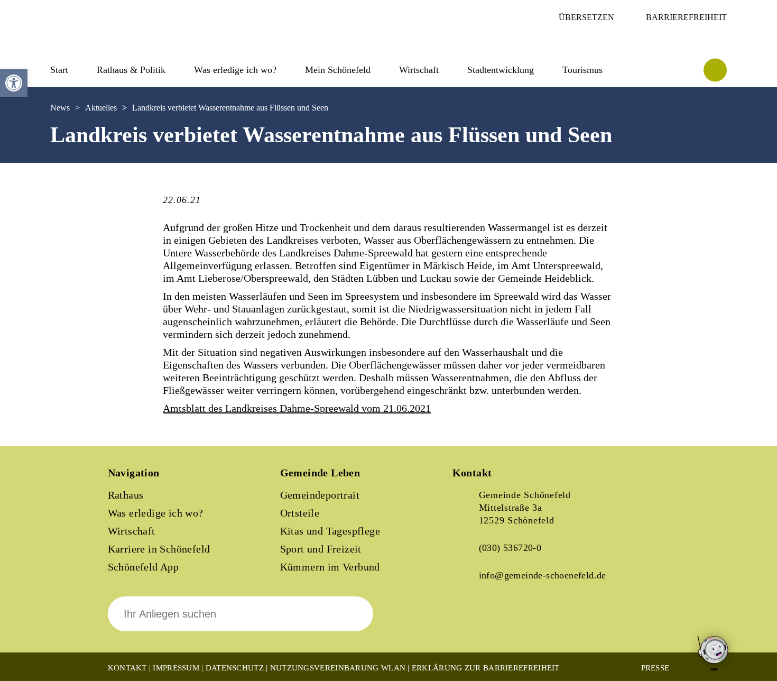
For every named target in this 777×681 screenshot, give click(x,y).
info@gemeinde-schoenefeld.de (542, 575)
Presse (655, 668)
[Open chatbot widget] (713, 654)
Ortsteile (300, 513)
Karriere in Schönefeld (159, 549)
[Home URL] (97, 41)
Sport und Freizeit (321, 549)
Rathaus (126, 495)
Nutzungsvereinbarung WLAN (338, 668)
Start (59, 70)
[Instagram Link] (505, 621)
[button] (13, 83)
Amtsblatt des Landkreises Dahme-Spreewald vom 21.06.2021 (297, 408)
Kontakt (127, 668)
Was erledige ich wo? (235, 70)
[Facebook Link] (469, 621)
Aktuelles (101, 107)
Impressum (176, 668)
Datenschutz (235, 668)
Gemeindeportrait (319, 495)
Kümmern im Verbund (330, 567)
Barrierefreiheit (686, 17)
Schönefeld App (143, 567)
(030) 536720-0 (510, 547)
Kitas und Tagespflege (330, 531)
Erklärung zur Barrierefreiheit (486, 668)
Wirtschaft (131, 531)
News (60, 107)
